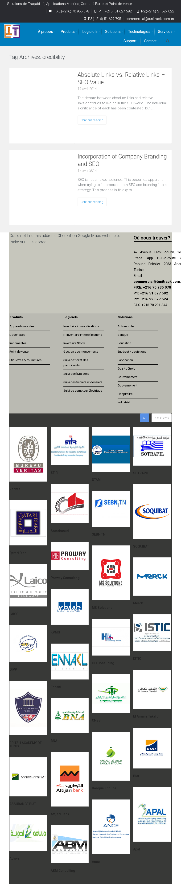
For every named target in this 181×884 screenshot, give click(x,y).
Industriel (124, 402)
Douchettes (17, 334)
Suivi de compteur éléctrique (82, 390)
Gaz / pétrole (126, 368)
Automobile (126, 326)
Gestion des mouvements (80, 351)
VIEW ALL (79, 58)
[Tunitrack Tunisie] (12, 31)
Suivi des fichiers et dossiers (82, 382)
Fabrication (125, 360)
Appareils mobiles (21, 326)
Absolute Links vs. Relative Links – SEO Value (121, 78)
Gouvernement (127, 377)
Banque (123, 334)
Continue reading (92, 120)
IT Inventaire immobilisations (82, 334)
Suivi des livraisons (76, 373)
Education (124, 343)
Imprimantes (17, 343)
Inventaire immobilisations (81, 326)
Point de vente (19, 351)
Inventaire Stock (74, 343)
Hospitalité (125, 394)
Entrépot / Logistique (132, 351)
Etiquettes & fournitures (25, 360)
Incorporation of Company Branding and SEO (122, 160)
